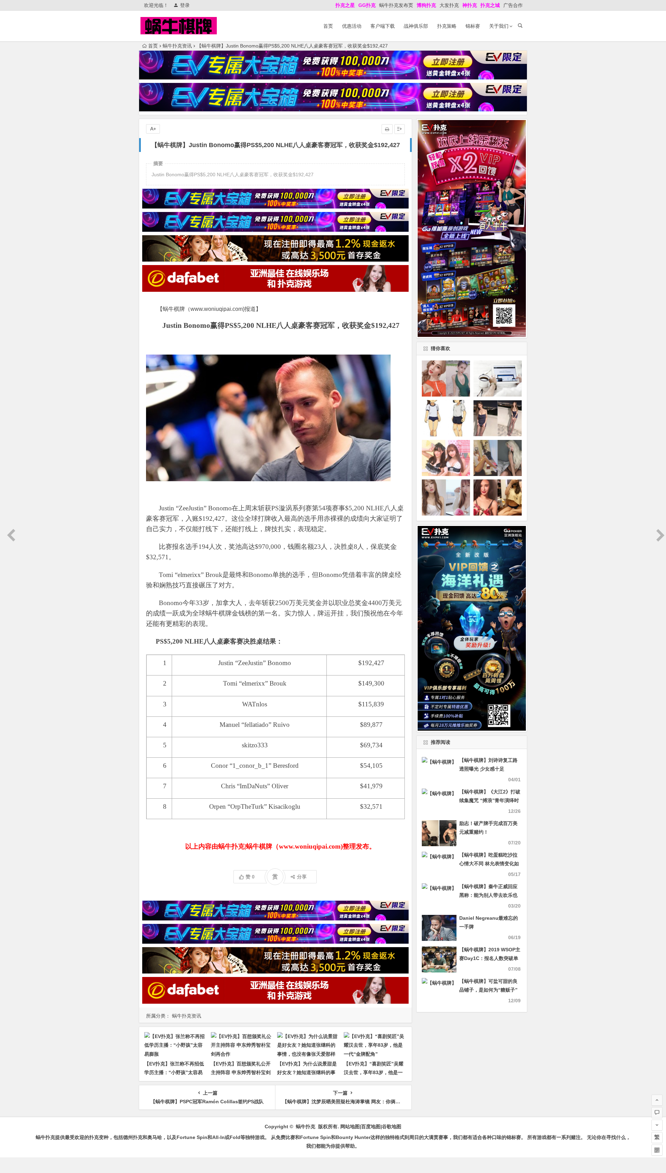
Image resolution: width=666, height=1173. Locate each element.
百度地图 (371, 1126)
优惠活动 (351, 26)
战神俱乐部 (416, 26)
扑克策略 (446, 26)
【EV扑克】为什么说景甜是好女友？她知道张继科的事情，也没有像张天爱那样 (307, 1072)
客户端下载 (382, 26)
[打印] (387, 129)
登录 (185, 5)
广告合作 (513, 5)
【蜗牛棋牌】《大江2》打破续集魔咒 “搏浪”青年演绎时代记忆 (489, 800)
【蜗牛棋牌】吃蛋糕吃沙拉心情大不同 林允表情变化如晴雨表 (489, 863)
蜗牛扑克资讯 (177, 46)
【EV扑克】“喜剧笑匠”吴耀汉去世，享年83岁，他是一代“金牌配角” (373, 1072)
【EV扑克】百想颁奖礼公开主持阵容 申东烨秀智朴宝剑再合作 (241, 1072)
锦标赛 (473, 26)
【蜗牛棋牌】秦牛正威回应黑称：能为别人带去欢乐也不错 (488, 895)
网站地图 (350, 1126)
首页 (328, 26)
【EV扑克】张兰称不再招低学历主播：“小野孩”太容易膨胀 (174, 1072)
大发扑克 (449, 5)
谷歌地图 (391, 1126)
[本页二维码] (657, 1150)
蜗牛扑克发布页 (396, 5)
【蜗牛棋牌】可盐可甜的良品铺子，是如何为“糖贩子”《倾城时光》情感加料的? (488, 989)
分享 (302, 876)
